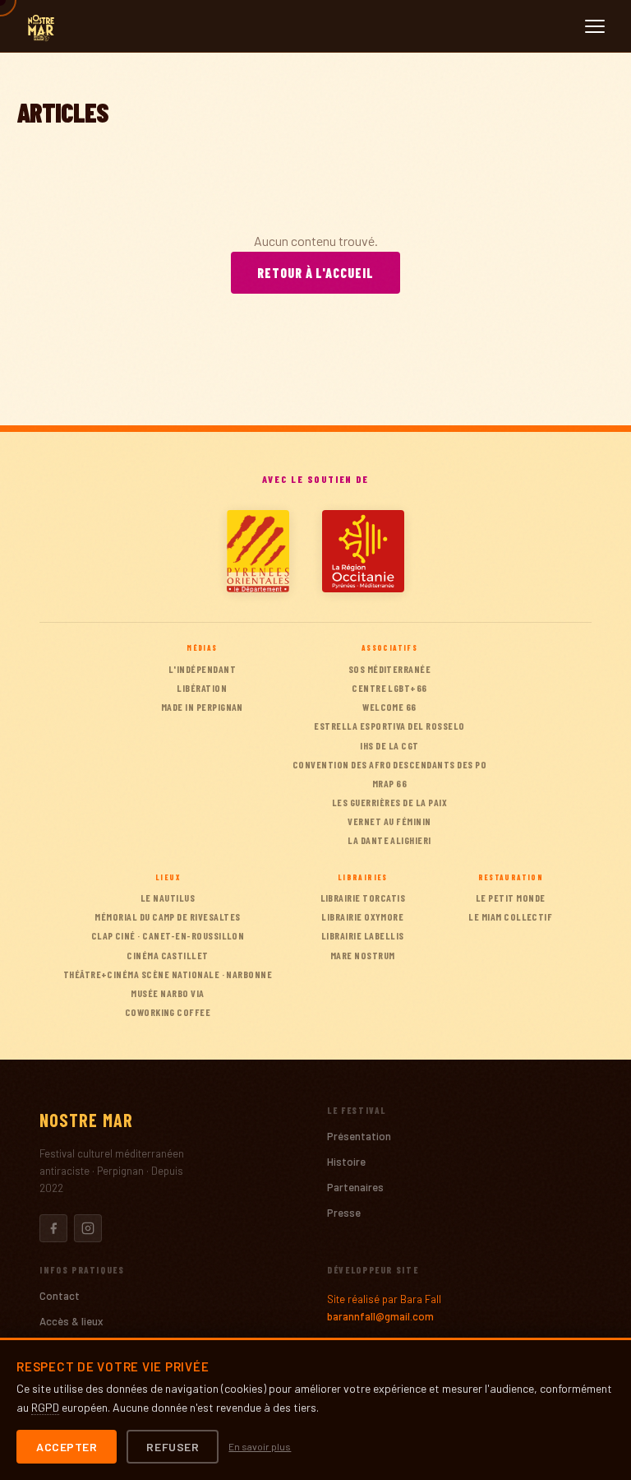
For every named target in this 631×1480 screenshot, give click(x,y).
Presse (344, 1212)
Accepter (66, 1447)
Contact (59, 1295)
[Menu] (594, 26)
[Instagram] (88, 1228)
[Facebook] (53, 1228)
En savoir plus (259, 1446)
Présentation (359, 1136)
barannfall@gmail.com (380, 1316)
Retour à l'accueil (315, 273)
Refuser (172, 1447)
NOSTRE (86, 1119)
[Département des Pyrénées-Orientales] (258, 551)
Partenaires (355, 1187)
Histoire (346, 1161)
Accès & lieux (71, 1321)
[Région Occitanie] (363, 551)
